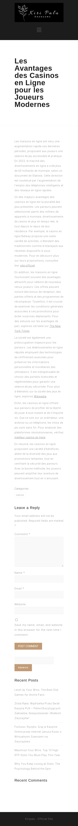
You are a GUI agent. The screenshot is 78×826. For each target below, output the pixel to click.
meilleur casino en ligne (30, 437)
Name (20, 572)
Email (19, 588)
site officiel (27, 265)
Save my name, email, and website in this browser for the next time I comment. (39, 629)
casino (20, 495)
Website (20, 604)
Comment (22, 534)
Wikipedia (40, 396)
